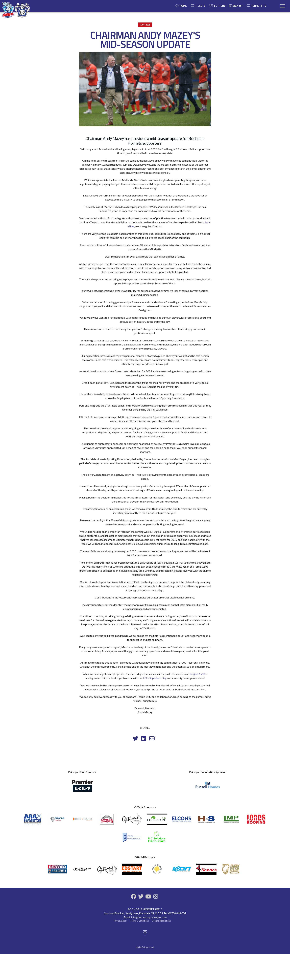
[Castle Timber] (107, 821)
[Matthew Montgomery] (132, 838)
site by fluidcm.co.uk (145, 947)
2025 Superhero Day (154, 678)
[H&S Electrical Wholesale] (206, 821)
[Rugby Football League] (231, 871)
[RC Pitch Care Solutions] (156, 838)
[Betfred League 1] (57, 871)
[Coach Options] (132, 821)
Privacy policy (120, 920)
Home (183, 6)
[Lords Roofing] (256, 821)
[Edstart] (132, 871)
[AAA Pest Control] (32, 821)
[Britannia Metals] (57, 821)
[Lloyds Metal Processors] (231, 821)
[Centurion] (82, 871)
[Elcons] (181, 821)
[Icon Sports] (181, 871)
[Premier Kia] (82, 787)
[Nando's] (206, 871)
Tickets (200, 6)
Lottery (219, 6)
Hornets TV (259, 6)
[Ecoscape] (156, 821)
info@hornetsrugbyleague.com (149, 917)
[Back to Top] (145, 933)
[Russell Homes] (207, 787)
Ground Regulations (161, 920)
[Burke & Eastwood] (82, 821)
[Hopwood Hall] (156, 871)
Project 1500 (197, 673)
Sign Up (237, 6)
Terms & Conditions (139, 920)
